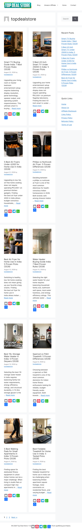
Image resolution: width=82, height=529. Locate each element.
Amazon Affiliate (50, 5)
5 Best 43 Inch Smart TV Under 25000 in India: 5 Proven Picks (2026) (41, 67)
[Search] (75, 18)
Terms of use (66, 125)
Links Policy (66, 114)
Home (64, 5)
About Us (65, 108)
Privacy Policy (66, 118)
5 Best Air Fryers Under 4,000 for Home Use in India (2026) (12, 165)
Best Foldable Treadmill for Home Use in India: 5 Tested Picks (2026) (42, 454)
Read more (16, 108)
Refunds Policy (67, 121)
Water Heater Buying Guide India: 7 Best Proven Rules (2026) (42, 263)
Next (14, 517)
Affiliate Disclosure (68, 111)
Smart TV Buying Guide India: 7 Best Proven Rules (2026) (13, 66)
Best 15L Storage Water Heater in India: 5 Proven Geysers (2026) (12, 357)
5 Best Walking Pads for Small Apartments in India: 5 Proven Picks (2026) (11, 454)
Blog (38, 5)
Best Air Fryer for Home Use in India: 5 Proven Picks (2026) (13, 263)
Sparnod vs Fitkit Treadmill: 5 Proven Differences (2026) (42, 356)
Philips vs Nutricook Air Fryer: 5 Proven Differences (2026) (42, 164)
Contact (73, 5)
